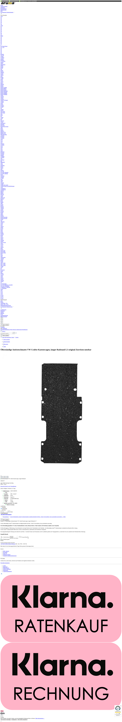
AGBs (4, 565)
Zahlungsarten (19, 329)
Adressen (14, 329)
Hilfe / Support (6, 551)
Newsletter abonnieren (5, 562)
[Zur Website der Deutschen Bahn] (11, 538)
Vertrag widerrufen (7, 569)
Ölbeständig (4, 508)
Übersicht (3, 329)
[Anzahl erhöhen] (9, 512)
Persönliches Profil (8, 329)
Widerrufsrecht (6, 568)
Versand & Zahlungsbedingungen (10, 555)
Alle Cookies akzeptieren (22, 719)
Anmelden (3, 327)
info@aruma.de (12, 543)
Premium (4, 509)
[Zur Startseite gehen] (8, 4)
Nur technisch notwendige (5, 719)
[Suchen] (2, 320)
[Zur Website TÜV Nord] (16, 538)
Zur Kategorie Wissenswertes (7, 306)
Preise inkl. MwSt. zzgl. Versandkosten (8, 486)
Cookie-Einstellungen (7, 571)
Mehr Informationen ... (39, 718)
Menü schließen (6, 324)
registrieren (5, 328)
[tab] (34, 516)
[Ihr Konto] (2, 322)
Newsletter (5, 552)
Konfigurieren (14, 719)
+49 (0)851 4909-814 (5, 543)
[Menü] (2, 318)
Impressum (5, 566)
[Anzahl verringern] (2, 512)
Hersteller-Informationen (6, 514)
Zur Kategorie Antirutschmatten (7, 12)
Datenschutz (5, 570)
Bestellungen (25, 329)
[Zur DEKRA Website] (5, 538)
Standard (4, 507)
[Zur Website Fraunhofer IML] (24, 538)
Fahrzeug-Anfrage (6, 554)
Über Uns (5, 553)
